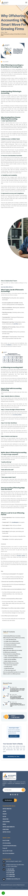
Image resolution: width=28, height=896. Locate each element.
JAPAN (4, 811)
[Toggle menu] (26, 2)
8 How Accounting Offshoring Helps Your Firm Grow (13, 672)
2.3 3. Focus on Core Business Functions (12, 643)
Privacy (19, 887)
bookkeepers (15, 522)
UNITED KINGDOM (7, 808)
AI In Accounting (7, 843)
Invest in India (6, 840)
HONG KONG (6, 829)
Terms (14, 887)
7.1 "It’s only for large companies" (10, 664)
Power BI (5, 848)
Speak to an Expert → (14, 736)
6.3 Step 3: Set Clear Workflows (10, 659)
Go (23, 790)
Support (25, 887)
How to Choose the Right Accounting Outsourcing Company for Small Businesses (17, 697)
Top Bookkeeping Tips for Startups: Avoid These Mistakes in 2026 (17, 705)
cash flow (15, 324)
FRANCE (5, 814)
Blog (6, 32)
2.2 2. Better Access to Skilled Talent (11, 641)
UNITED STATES (6, 832)
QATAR (4, 816)
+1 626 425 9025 (15, 717)
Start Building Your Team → (14, 756)
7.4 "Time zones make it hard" (10, 670)
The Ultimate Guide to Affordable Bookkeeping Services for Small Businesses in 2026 (17, 690)
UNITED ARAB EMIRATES (9, 826)
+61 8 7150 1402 (10, 872)
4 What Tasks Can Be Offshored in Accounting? (12, 650)
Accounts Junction (21, 555)
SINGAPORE (5, 819)
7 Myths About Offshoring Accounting (10, 663)
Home (2, 32)
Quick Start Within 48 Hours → (7, 287)
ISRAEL (4, 824)
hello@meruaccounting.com (13, 878)
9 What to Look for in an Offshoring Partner (12, 673)
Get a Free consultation (8, 853)
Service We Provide (7, 850)
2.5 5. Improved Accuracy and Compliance (12, 646)
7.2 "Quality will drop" (8, 666)
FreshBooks (9, 344)
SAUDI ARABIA (6, 821)
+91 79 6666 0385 (10, 876)
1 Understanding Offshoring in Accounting (11, 635)
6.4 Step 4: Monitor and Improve (10, 661)
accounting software (17, 414)
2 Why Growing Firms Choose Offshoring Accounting (14, 637)
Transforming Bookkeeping (9, 845)
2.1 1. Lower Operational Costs (10, 639)
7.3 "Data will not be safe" (9, 668)
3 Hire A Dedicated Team (8, 648)
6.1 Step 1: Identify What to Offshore (11, 655)
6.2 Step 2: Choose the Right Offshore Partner (13, 657)
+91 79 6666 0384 (10, 874)
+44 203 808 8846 (10, 870)
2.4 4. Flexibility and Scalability (10, 644)
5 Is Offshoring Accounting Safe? (10, 652)
